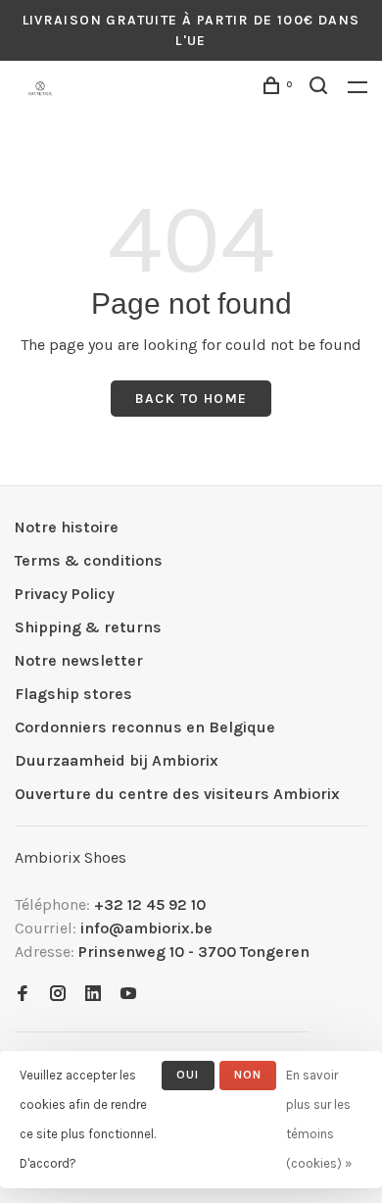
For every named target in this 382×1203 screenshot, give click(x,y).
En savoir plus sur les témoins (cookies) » (319, 1119)
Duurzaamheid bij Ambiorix (116, 760)
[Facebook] (22, 994)
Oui (188, 1074)
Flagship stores (73, 693)
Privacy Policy (65, 593)
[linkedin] (93, 994)
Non (248, 1074)
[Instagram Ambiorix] (58, 994)
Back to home (191, 398)
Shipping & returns (88, 627)
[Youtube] (128, 994)
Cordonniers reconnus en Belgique (145, 727)
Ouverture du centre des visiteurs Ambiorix (177, 793)
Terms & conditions (89, 560)
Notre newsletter (79, 660)
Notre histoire (67, 527)
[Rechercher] (321, 88)
